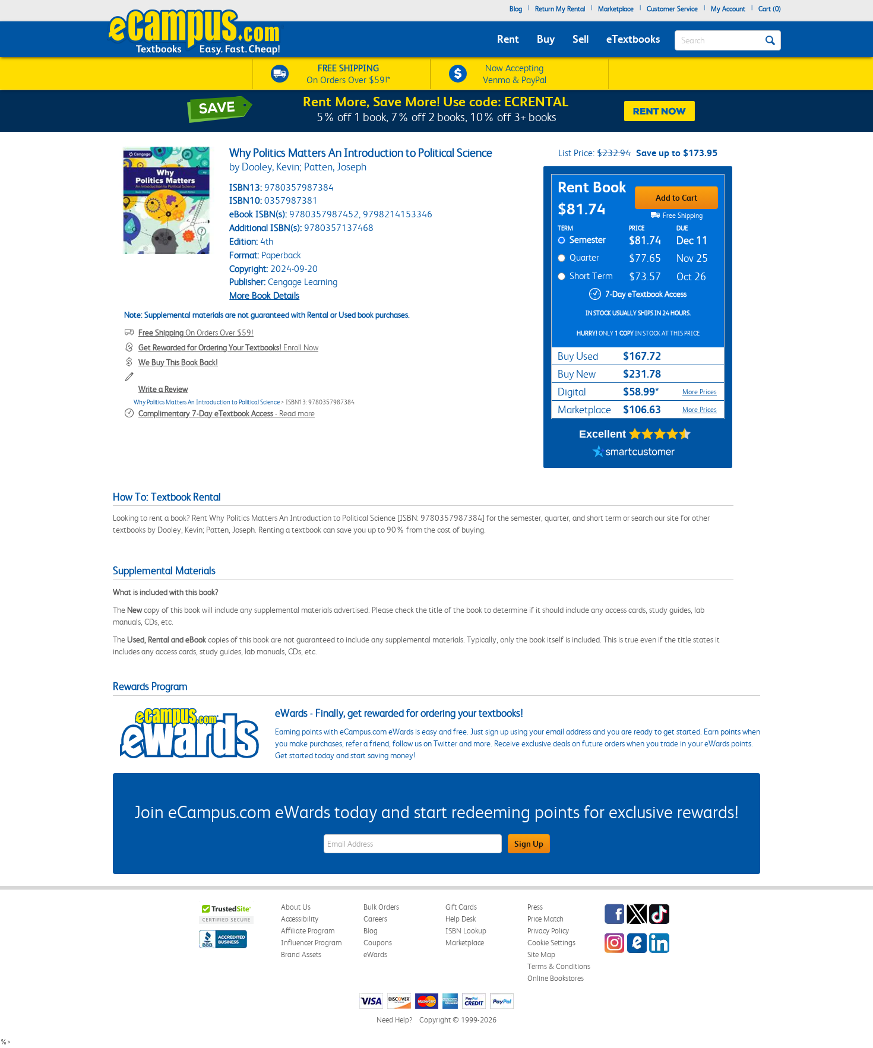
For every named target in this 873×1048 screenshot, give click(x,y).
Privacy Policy (548, 930)
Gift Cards (461, 907)
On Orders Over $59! (196, 332)
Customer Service (672, 9)
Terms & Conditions (558, 966)
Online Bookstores (555, 978)
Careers (375, 918)
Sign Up (528, 843)
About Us (296, 907)
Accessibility (299, 918)
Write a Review (163, 389)
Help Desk (460, 918)
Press (535, 907)
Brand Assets (301, 954)
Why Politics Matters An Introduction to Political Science (207, 402)
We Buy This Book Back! (178, 362)
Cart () (769, 9)
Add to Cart (676, 197)
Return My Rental (560, 9)
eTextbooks (633, 39)
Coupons (377, 942)
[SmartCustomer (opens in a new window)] (633, 453)
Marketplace (616, 9)
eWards (375, 954)
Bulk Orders (381, 907)
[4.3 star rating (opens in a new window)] (660, 434)
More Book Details (264, 295)
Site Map (541, 954)
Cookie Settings (551, 942)
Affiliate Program (308, 930)
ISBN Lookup (465, 930)
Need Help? (394, 1019)
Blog (516, 9)
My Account (728, 9)
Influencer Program (311, 942)
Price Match (545, 918)
